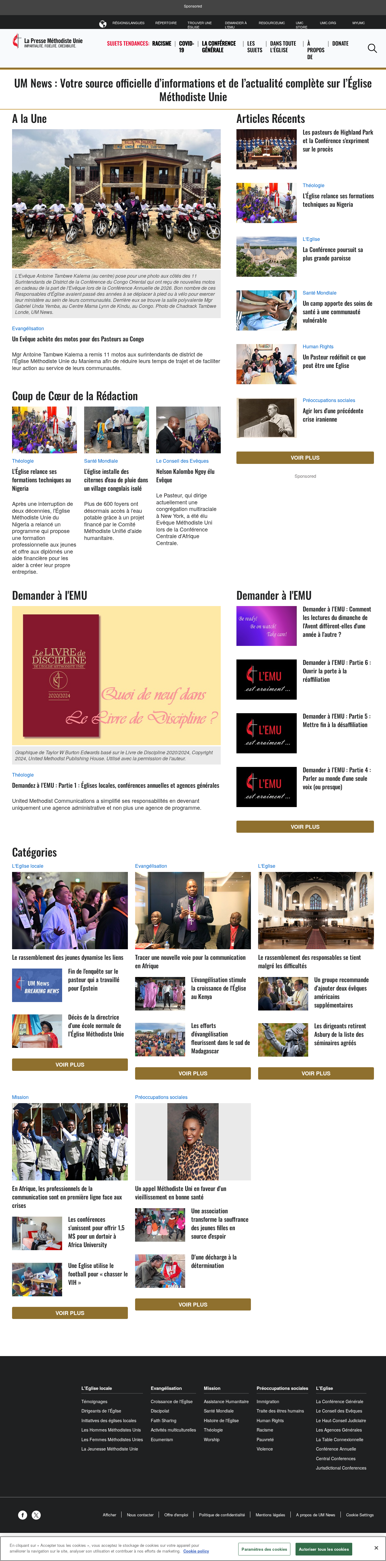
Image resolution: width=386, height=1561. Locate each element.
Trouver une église (200, 24)
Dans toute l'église (283, 46)
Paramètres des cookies (264, 1549)
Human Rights (318, 346)
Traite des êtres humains (280, 1411)
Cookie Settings (360, 1515)
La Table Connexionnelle (339, 1439)
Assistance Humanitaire (226, 1401)
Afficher (109, 1515)
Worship (212, 1439)
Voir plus (305, 457)
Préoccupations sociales (329, 400)
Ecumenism (162, 1439)
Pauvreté (265, 1439)
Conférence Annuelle (336, 1449)
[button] (372, 48)
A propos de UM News (315, 1515)
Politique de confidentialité (222, 1515)
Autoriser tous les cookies (324, 1549)
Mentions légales (270, 1515)
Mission (20, 1097)
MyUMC (359, 22)
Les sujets (254, 46)
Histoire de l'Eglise (221, 1420)
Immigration (268, 1401)
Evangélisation (28, 328)
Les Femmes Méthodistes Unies (112, 1439)
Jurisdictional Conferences (341, 1468)
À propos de (315, 50)
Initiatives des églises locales (108, 1420)
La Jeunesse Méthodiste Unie (109, 1449)
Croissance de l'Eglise (172, 1401)
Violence (265, 1449)
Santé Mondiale (101, 461)
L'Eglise (311, 239)
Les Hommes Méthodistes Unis (111, 1430)
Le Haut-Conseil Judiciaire (341, 1420)
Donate (340, 43)
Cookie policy (196, 1551)
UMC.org (328, 22)
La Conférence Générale (219, 46)
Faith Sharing (163, 1420)
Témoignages (94, 1401)
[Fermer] (376, 1547)
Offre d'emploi (176, 1515)
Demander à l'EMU (236, 24)
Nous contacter (140, 1515)
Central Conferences (336, 1458)
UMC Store (301, 24)
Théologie (23, 461)
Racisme (161, 43)
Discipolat (160, 1411)
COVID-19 (186, 46)
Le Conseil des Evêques (182, 461)
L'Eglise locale (27, 866)
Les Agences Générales (339, 1430)
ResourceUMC (272, 22)
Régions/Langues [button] (128, 22)
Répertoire (166, 22)
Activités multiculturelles (173, 1430)
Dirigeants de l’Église (101, 1411)
